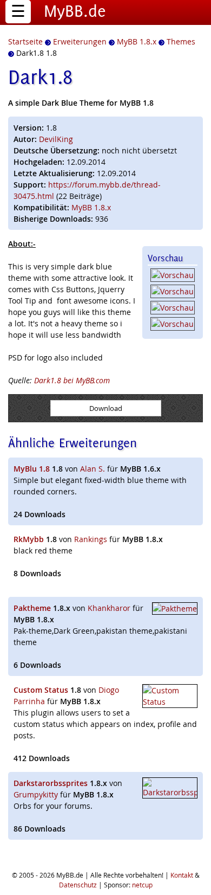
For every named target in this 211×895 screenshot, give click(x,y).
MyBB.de (75, 11)
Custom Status (41, 690)
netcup (142, 884)
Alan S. (92, 468)
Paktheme (32, 608)
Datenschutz (78, 884)
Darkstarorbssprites (51, 783)
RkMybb (29, 539)
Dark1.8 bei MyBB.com (72, 380)
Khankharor (109, 608)
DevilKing (56, 139)
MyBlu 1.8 (32, 468)
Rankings (90, 539)
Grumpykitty (36, 794)
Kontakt (181, 875)
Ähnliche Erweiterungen (72, 442)
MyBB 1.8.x (91, 207)
